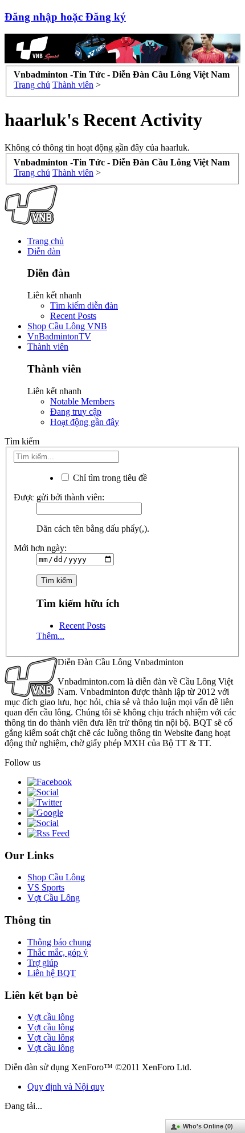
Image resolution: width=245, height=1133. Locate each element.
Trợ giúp (42, 963)
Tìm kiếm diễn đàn (84, 305)
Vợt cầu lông (50, 1017)
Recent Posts (73, 316)
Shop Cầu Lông (56, 877)
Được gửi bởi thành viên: (59, 497)
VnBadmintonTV (59, 336)
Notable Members (82, 401)
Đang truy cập (75, 411)
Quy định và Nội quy (65, 1086)
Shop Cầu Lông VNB (67, 326)
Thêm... (50, 636)
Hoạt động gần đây (84, 422)
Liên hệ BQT (51, 973)
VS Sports (45, 887)
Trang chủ (45, 241)
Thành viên (47, 346)
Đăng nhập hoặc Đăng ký (65, 17)
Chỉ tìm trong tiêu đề (109, 478)
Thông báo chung (59, 942)
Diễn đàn (43, 251)
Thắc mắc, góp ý (57, 952)
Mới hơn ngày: (40, 548)
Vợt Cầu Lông (53, 898)
